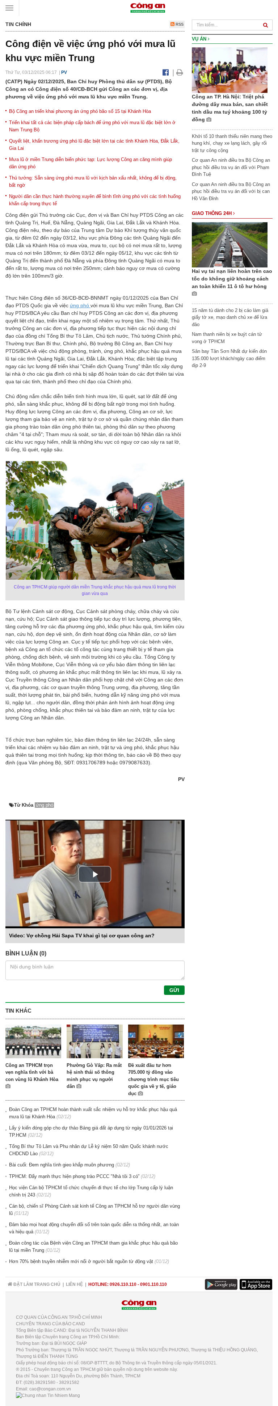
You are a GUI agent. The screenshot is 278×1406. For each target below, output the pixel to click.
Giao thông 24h (212, 213)
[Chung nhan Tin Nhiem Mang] (48, 1395)
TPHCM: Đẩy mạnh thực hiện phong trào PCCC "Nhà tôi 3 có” (74, 1176)
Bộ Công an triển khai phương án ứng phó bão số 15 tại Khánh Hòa (80, 111)
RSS (179, 24)
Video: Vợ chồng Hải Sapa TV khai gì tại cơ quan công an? (82, 935)
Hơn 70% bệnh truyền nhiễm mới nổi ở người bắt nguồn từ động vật (81, 1261)
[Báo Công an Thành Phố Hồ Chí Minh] (148, 7)
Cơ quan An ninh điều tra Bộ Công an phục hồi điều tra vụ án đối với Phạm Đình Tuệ (231, 167)
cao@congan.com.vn (50, 1389)
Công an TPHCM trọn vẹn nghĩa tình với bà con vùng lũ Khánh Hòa (31, 1072)
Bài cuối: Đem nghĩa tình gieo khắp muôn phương (61, 1165)
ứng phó (80, 305)
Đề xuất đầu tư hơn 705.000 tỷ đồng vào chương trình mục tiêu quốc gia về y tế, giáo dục (153, 1079)
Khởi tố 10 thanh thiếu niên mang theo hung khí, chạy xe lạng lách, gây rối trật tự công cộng (232, 143)
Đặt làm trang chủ (36, 1284)
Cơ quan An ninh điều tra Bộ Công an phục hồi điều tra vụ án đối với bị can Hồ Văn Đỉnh (231, 191)
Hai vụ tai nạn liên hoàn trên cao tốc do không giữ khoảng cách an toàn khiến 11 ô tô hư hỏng (232, 278)
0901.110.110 (153, 1284)
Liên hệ (74, 1284)
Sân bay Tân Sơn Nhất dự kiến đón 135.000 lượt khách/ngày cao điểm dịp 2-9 (229, 358)
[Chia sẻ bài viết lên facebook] (166, 72)
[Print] (179, 72)
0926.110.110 (123, 1284)
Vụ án (200, 39)
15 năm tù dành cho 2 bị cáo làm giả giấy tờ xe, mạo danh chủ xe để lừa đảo (230, 317)
